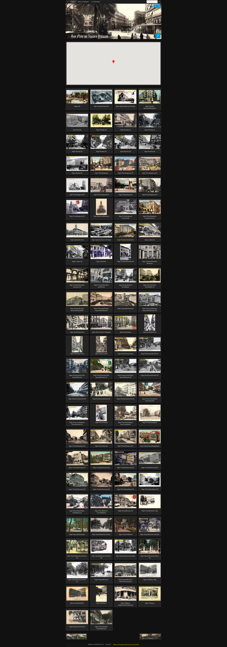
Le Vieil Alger (95, 1)
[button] (113, 61)
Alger (73, 1)
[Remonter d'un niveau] (68, 36)
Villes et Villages (83, 1)
